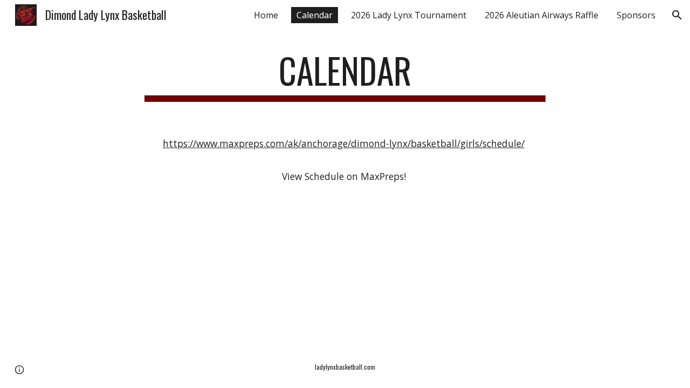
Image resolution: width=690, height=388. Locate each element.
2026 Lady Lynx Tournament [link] (408, 15)
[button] (677, 15)
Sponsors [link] (636, 15)
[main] (345, 75)
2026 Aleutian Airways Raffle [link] (541, 15)
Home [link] (266, 15)
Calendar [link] (314, 15)
